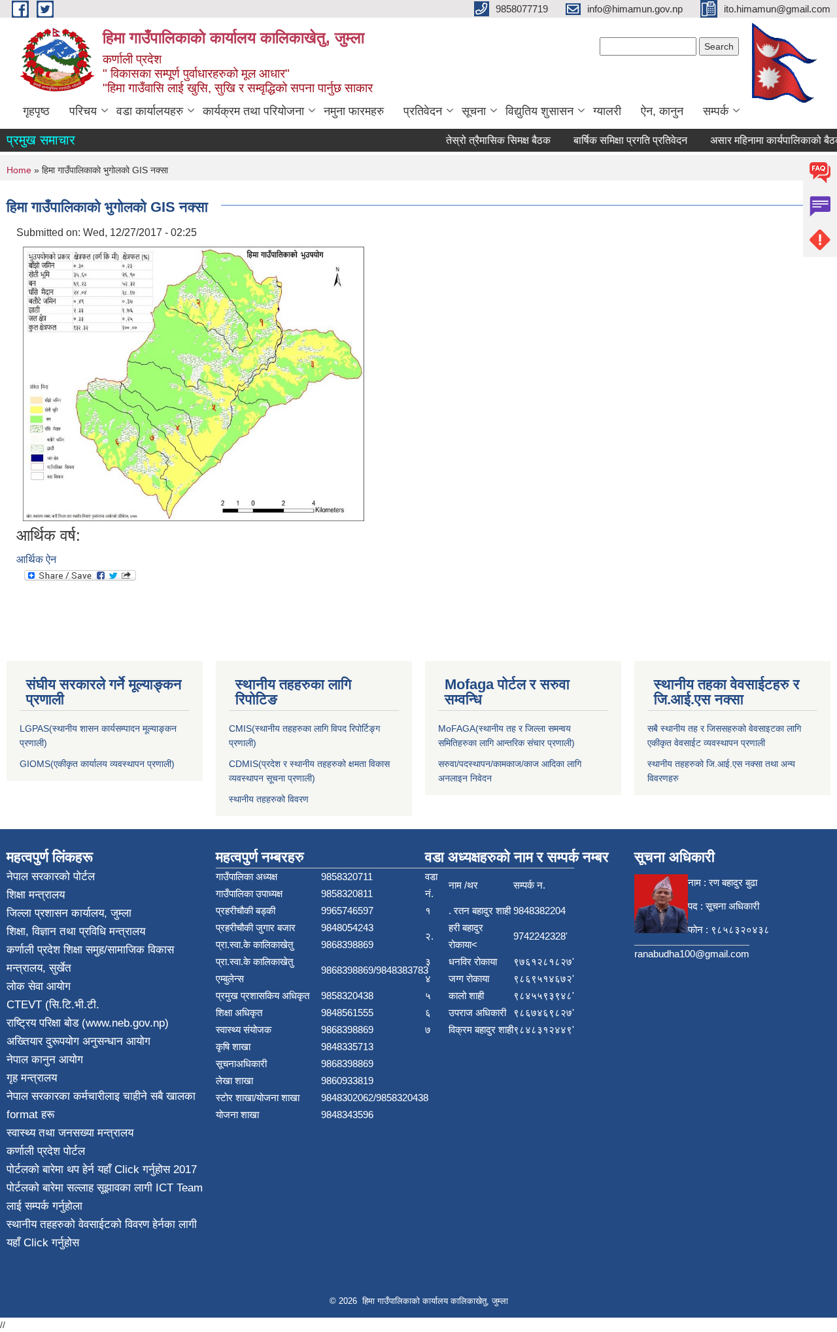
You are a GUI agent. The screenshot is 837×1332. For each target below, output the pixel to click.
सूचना (474, 111)
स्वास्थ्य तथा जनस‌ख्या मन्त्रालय (70, 1133)
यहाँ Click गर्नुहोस (133, 1169)
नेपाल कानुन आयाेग (45, 1059)
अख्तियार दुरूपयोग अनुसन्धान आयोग (78, 1041)
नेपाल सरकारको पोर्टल (51, 876)
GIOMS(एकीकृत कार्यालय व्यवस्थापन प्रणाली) (97, 764)
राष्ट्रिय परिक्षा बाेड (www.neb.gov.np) (88, 1023)
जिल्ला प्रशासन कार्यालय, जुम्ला (69, 913)
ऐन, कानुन (662, 111)
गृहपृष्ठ (36, 111)
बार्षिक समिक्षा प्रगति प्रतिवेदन (617, 140)
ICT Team (179, 1188)
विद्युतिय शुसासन (539, 111)
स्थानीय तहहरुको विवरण (269, 799)
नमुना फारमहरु (354, 111)
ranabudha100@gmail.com (691, 953)
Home (19, 170)
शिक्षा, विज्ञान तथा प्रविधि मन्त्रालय (76, 931)
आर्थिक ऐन (36, 559)
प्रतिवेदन (422, 111)
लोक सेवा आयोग (39, 986)
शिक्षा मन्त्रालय (36, 895)
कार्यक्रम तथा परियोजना (253, 111)
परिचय (83, 111)
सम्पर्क (715, 111)
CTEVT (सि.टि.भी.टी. (53, 1005)
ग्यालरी (607, 111)
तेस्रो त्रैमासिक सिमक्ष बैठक (484, 140)
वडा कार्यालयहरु (149, 111)
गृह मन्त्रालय (32, 1078)
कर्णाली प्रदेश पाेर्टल (46, 1151)
